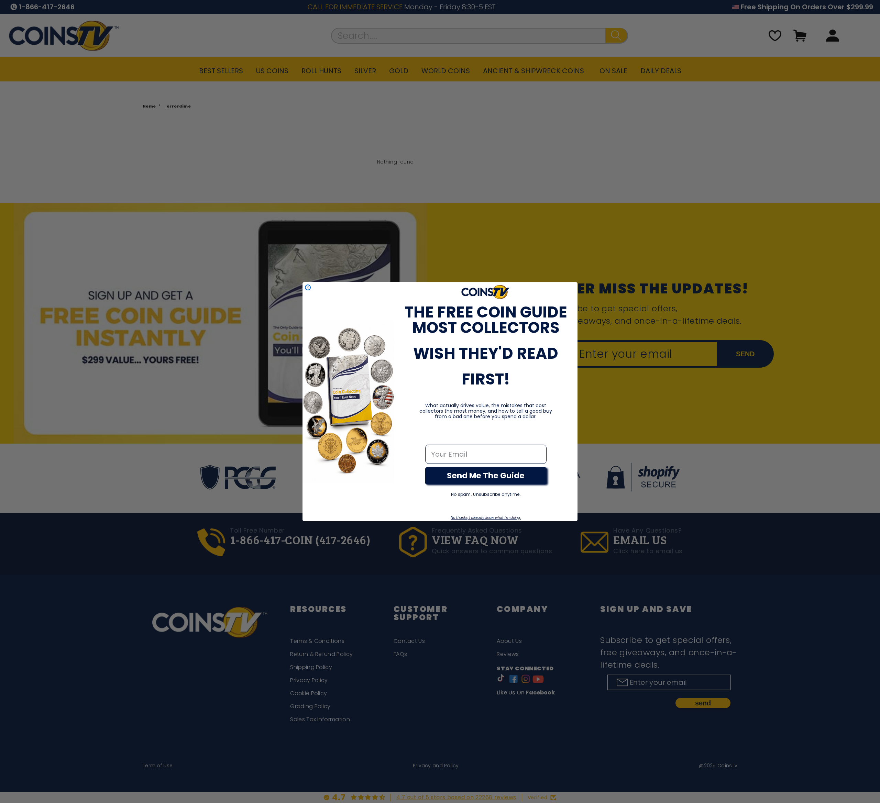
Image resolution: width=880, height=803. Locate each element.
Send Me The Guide (486, 475)
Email (435, 437)
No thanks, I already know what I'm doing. (486, 517)
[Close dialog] (307, 287)
